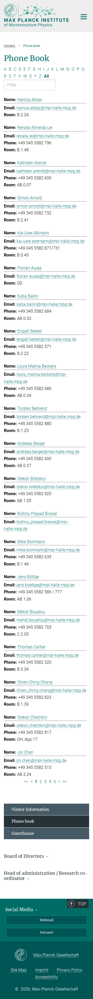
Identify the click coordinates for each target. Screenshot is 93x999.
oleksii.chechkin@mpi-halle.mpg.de (49, 725)
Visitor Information (30, 809)
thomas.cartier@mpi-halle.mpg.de (48, 655)
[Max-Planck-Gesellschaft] (23, 955)
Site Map (19, 970)
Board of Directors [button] (24, 856)
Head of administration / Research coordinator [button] (46, 876)
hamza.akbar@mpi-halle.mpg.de (46, 107)
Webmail (46, 920)
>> (65, 781)
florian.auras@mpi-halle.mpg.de (46, 276)
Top (82, 903)
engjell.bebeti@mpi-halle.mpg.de (46, 339)
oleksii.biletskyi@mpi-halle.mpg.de (48, 486)
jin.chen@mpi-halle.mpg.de (41, 760)
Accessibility (46, 977)
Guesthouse (23, 833)
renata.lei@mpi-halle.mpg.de (43, 136)
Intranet (46, 932)
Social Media (19, 909)
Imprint (41, 970)
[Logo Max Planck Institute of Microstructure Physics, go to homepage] (37, 15)
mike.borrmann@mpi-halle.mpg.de (48, 549)
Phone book (23, 821)
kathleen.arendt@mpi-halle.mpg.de (48, 171)
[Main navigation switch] (84, 17)
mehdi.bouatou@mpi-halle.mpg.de (48, 620)
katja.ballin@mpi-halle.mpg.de (44, 304)
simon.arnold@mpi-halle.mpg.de (46, 206)
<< (26, 781)
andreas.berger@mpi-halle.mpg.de (48, 451)
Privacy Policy (69, 970)
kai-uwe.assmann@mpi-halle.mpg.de (50, 241)
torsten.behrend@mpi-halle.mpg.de (49, 416)
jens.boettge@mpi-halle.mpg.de (45, 584)
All (46, 76)
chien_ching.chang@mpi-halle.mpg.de (51, 690)
